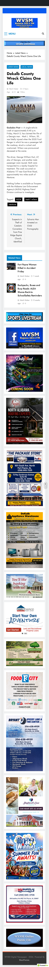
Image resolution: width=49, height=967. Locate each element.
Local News (26, 67)
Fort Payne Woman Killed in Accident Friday (27, 268)
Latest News (13, 67)
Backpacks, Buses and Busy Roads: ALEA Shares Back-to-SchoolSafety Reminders (30, 290)
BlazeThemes (24, 960)
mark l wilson (31, 199)
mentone (12, 204)
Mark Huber (13, 88)
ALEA (18, 199)
